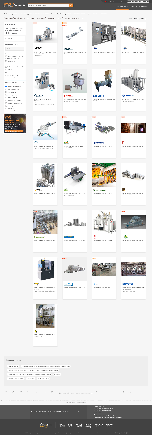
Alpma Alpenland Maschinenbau (15, 56)
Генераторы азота (43, 378)
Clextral (10, 69)
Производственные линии (15, 378)
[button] (14, 44)
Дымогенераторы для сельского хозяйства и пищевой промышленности (29, 374)
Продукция (121, 6)
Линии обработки (13, 366)
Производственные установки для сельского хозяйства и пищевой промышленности (33, 370)
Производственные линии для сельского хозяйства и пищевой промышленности (46, 366)
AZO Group (11, 61)
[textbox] (48, 5)
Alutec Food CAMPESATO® (15, 58)
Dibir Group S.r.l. (12, 75)
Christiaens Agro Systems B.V (15, 67)
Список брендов (99, 406)
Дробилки (57, 374)
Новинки (10, 38)
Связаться (45, 25)
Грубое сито (30, 378)
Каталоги (133, 6)
